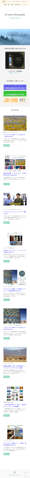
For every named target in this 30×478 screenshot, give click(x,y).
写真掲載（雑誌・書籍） (8, 402)
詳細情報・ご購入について (15, 72)
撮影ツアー (5, 132)
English (17, 18)
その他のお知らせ (11, 247)
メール (24, 4)
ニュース (9, 1)
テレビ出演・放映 (11, 209)
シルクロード (16, 132)
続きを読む (6, 145)
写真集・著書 (6, 4)
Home (4, 1)
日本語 (12, 18)
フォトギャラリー (16, 1)
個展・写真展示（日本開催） (16, 170)
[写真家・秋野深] (15, 14)
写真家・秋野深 (12, 475)
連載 (12, 4)
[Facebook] (15, 472)
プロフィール (24, 1)
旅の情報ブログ (18, 4)
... (4, 180)
